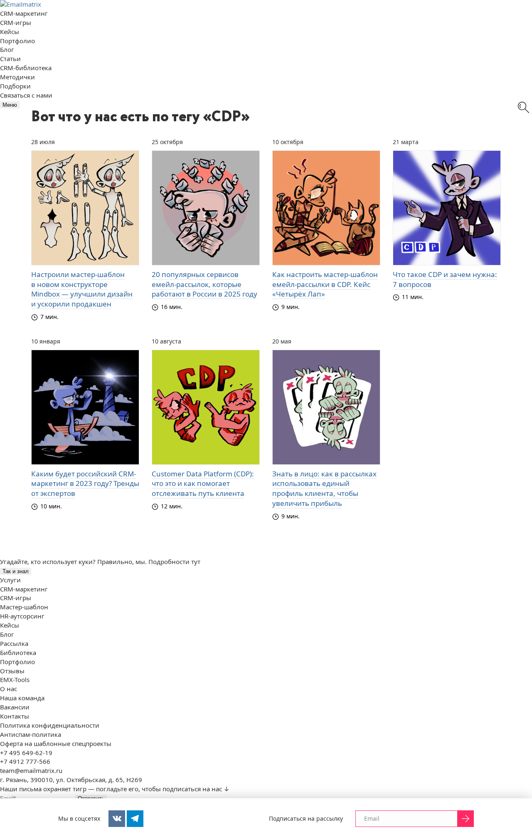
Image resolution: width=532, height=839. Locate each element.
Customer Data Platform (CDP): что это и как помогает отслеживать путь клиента (203, 483)
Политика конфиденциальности (49, 725)
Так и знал (15, 571)
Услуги (10, 580)
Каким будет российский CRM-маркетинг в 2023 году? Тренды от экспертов (85, 483)
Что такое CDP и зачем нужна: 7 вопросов (445, 279)
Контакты (14, 716)
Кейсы (9, 31)
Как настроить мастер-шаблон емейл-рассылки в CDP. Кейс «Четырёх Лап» (325, 284)
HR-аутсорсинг (22, 616)
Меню (9, 105)
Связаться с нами (26, 95)
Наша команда (22, 698)
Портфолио (17, 41)
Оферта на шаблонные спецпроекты (55, 743)
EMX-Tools (15, 679)
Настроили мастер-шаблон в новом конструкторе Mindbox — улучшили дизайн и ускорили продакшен (82, 289)
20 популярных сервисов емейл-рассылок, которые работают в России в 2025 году (204, 284)
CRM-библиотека (26, 68)
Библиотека (18, 652)
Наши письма (21, 789)
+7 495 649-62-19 (26, 752)
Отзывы (12, 671)
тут (195, 561)
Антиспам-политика (30, 734)
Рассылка (14, 643)
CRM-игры (15, 22)
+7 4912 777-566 (25, 761)
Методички (17, 77)
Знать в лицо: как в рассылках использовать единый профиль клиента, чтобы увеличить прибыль (324, 488)
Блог (7, 49)
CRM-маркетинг (24, 13)
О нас (8, 688)
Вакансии (15, 707)
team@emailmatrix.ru (31, 770)
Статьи (10, 58)
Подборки (15, 86)
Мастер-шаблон (24, 607)
